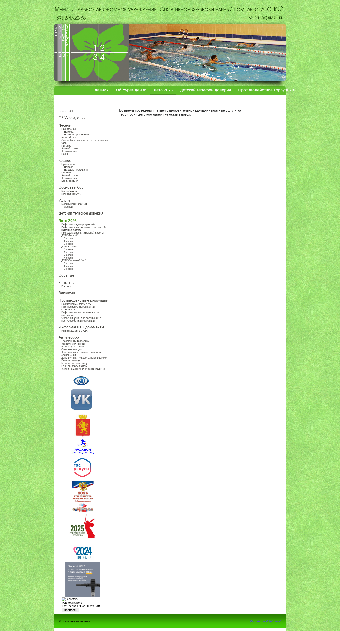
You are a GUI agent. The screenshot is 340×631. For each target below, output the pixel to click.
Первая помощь (70, 360)
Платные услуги (71, 229)
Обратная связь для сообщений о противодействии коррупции (81, 319)
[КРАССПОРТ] (81, 408)
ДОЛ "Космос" (69, 246)
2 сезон (68, 241)
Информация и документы (81, 327)
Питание (66, 145)
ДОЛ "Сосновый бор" (73, 260)
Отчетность (68, 309)
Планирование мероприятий (78, 306)
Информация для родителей (78, 224)
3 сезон (68, 243)
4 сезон (68, 257)
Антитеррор (69, 337)
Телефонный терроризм (75, 341)
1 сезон (68, 238)
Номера (68, 131)
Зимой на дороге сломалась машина (83, 368)
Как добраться (69, 180)
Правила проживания (76, 134)
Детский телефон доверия (205, 90)
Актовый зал (68, 137)
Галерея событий (71, 193)
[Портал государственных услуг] (82, 478)
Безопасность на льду (74, 363)
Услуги (64, 200)
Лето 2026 (163, 90)
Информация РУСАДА (74, 330)
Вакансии (67, 293)
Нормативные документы (76, 304)
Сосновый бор (71, 187)
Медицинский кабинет (74, 204)
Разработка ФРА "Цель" (265, 621)
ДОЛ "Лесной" (69, 235)
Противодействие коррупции (266, 90)
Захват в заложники (73, 343)
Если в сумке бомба (73, 346)
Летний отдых (69, 151)
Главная (101, 90)
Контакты (66, 283)
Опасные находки (71, 349)
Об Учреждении (131, 90)
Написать (70, 610)
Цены (64, 154)
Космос (65, 160)
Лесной (65, 125)
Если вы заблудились (74, 366)
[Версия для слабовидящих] (81, 380)
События (66, 275)
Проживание (68, 129)
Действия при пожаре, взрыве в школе (84, 357)
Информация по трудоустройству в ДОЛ (85, 227)
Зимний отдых (69, 148)
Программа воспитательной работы (82, 232)
